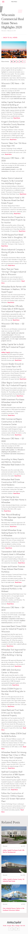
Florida (4, 925)
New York (22, 925)
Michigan (17, 925)
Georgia (9, 925)
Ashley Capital (5, 352)
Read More (17, 118)
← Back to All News (9, 37)
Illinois (13, 925)
